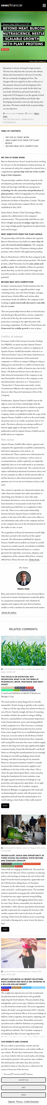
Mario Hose (24, 589)
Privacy (19, 1101)
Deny (23, 1095)
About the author (9, 612)
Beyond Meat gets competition (22, 146)
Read (5, 806)
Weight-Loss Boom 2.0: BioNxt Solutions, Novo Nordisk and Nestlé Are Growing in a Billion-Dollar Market (23, 981)
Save (23, 1087)
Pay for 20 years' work (17, 137)
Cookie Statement (31, 1101)
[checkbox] (2, 1074)
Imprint (11, 1101)
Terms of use (34, 559)
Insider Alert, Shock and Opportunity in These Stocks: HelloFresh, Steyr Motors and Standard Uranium (22, 858)
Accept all (23, 1080)
